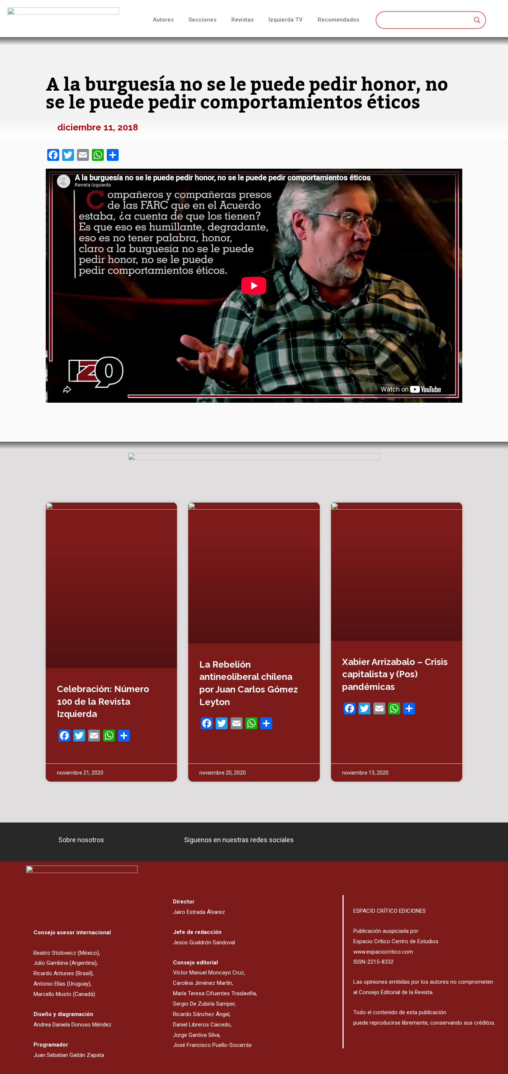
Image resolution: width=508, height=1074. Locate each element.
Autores (163, 19)
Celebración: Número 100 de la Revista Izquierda (103, 701)
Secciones (202, 19)
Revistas (242, 19)
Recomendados (338, 19)
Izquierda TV (286, 19)
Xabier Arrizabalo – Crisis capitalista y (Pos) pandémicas (395, 674)
